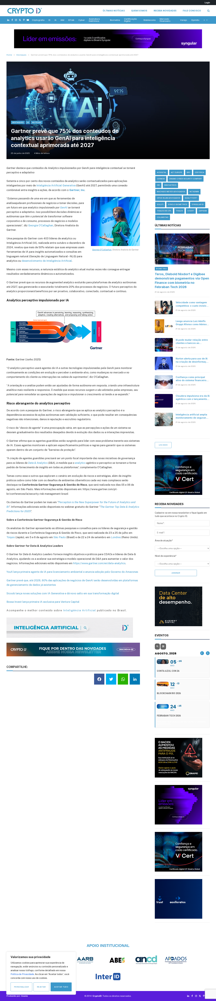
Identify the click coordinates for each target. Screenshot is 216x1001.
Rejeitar (41, 987)
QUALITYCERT (191, 198)
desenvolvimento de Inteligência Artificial (47, 260)
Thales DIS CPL (164, 211)
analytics (80, 462)
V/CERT (190, 211)
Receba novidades (165, 10)
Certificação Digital (130, 20)
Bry (188, 172)
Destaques (18, 122)
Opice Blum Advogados (168, 198)
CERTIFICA (199, 172)
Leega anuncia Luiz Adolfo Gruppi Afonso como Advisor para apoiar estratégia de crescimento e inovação (192, 323)
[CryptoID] (24, 10)
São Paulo (59, 537)
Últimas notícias (114, 10)
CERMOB (161, 179)
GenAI (63, 207)
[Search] (208, 10)
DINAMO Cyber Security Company (185, 179)
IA (55, 20)
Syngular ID (198, 204)
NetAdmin (194, 191)
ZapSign (203, 211)
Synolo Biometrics (177, 204)
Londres (116, 537)
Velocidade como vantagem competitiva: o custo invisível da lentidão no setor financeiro (192, 304)
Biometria (115, 20)
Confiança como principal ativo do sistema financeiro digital (191, 379)
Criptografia (38, 20)
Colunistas (162, 217)
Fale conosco (192, 10)
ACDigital (161, 172)
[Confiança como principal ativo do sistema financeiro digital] (164, 382)
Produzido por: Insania (17, 996)
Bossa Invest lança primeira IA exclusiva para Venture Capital (42, 601)
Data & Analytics (38, 462)
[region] (41, 973)
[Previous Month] (202, 653)
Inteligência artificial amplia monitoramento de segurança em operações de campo (192, 416)
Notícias (36, 122)
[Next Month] (208, 653)
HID (158, 185)
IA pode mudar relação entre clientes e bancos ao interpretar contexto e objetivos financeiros (192, 341)
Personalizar (21, 987)
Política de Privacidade (22, 974)
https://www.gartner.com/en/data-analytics (99, 563)
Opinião (195, 20)
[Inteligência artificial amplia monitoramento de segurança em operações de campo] (164, 419)
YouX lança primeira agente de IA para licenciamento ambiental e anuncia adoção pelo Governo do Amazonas (72, 571)
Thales (179, 211)
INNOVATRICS (170, 185)
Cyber (81, 20)
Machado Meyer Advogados (171, 191)
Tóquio (10, 537)
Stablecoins (149, 20)
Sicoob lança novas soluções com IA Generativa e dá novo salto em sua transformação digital (62, 593)
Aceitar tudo (61, 987)
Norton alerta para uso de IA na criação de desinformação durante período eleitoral (192, 360)
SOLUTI (160, 204)
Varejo (183, 20)
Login (207, 2)
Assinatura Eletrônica (94, 20)
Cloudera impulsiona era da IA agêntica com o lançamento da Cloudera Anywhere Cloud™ (193, 397)
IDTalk (71, 20)
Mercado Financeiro (165, 20)
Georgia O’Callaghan (101, 249)
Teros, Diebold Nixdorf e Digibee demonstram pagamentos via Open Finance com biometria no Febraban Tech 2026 (182, 280)
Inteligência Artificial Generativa (56, 185)
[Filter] (163, 646)
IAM (62, 20)
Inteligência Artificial (79, 610)
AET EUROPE (176, 172)
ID (49, 20)
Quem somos (139, 10)
